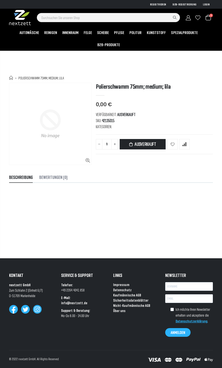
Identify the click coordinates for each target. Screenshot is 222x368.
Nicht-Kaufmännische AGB (131, 305)
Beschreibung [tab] (21, 177)
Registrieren (158, 4)
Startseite (11, 78)
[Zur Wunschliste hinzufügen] (172, 144)
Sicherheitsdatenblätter (131, 300)
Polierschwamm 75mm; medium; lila (133, 86)
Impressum (121, 284)
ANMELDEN (178, 332)
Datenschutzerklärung (191, 321)
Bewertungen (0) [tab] (53, 177)
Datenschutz (122, 289)
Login (206, 4)
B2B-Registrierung (184, 4)
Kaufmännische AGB (127, 295)
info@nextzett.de (74, 302)
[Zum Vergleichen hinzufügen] (184, 144)
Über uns (119, 310)
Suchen (175, 17)
